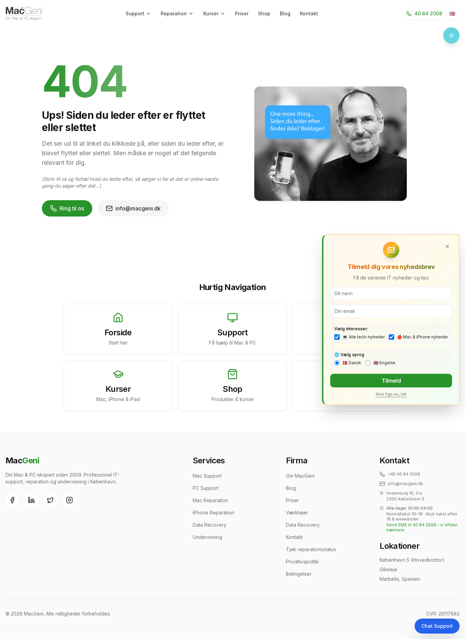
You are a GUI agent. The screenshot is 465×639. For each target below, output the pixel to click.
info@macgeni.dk (138, 208)
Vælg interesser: (351, 328)
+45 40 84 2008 (404, 474)
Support (135, 13)
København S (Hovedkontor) (412, 560)
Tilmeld (391, 380)
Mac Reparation (210, 500)
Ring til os (72, 208)
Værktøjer (297, 512)
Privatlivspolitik (302, 561)
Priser (241, 13)
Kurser (211, 13)
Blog (285, 13)
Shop (264, 13)
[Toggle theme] (451, 35)
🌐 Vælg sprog (349, 354)
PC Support (206, 488)
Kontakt (309, 13)
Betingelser (298, 574)
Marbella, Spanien (400, 579)
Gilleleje (388, 569)
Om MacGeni (300, 476)
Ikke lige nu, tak (391, 394)
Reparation (174, 13)
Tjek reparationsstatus (311, 549)
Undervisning (207, 537)
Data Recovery (209, 525)
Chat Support (437, 626)
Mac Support (207, 476)
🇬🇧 (452, 13)
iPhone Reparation (213, 512)
